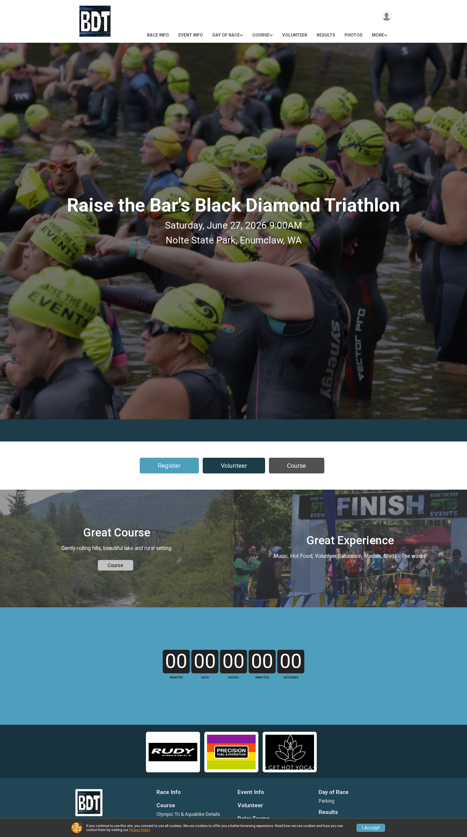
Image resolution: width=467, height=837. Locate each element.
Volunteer (294, 35)
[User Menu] (387, 16)
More (378, 35)
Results (326, 35)
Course (260, 35)
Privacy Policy (139, 830)
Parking (326, 801)
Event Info (190, 35)
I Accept (371, 828)
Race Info (158, 35)
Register (169, 465)
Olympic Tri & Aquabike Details (188, 814)
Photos (353, 35)
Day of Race (226, 35)
